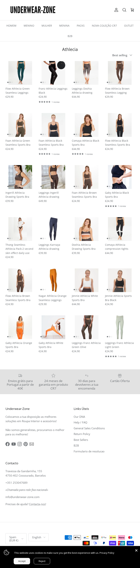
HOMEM (11, 25)
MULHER (47, 25)
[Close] (136, 550)
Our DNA (79, 416)
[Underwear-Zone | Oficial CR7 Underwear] (32, 10)
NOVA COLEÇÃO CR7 (104, 25)
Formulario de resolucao (89, 451)
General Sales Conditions (89, 428)
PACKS (81, 25)
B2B (70, 36)
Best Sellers (81, 440)
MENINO (29, 25)
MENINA (64, 25)
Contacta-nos (37, 504)
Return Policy (82, 434)
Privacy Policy (107, 552)
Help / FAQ (80, 422)
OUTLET (129, 25)
